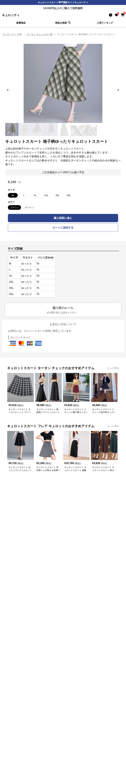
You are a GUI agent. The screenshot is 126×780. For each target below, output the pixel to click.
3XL (57, 195)
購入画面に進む (63, 218)
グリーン (29, 207)
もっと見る (113, 368)
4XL (69, 195)
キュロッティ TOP (12, 34)
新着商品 (21, 22)
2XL (46, 195)
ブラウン (14, 207)
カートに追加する (63, 227)
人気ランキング (105, 22)
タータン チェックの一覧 (39, 34)
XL (35, 195)
